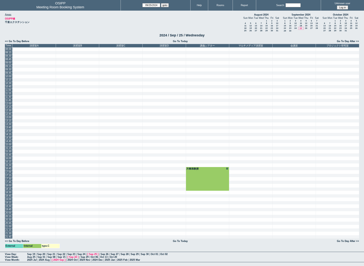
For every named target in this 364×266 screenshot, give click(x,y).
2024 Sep (58, 259)
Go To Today (180, 41)
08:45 (8, 59)
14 (261, 26)
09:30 (8, 69)
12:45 (8, 113)
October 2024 (340, 14)
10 (277, 23)
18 (245, 28)
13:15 (8, 120)
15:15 (8, 148)
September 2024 (301, 14)
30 (272, 31)
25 (245, 31)
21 (261, 28)
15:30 (8, 151)
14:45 (8, 141)
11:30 (8, 96)
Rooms (220, 5)
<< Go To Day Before (17, 41)
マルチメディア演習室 (250, 45)
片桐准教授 (192, 168)
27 (256, 31)
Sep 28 (125, 254)
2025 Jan (110, 259)
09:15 (8, 66)
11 (245, 26)
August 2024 (261, 14)
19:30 (8, 206)
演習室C (120, 45)
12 (250, 26)
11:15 (8, 93)
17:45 (8, 182)
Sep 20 (41, 254)
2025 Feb (122, 259)
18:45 (8, 195)
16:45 (8, 168)
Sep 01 (41, 257)
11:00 (8, 90)
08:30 (8, 55)
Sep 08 (51, 257)
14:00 (8, 130)
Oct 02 (164, 254)
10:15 (8, 79)
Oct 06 (94, 257)
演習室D (164, 45)
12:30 (8, 110)
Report (244, 5)
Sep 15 (61, 257)
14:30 (8, 137)
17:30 (8, 178)
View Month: (12, 259)
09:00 (8, 62)
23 (272, 28)
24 (277, 28)
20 (256, 28)
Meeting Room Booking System (60, 7)
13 (256, 26)
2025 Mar (135, 259)
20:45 (8, 223)
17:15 (8, 175)
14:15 (8, 134)
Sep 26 (104, 254)
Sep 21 (51, 254)
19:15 (8, 202)
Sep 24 (81, 254)
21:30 (8, 233)
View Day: (10, 254)
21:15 (8, 229)
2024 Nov (85, 259)
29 (266, 31)
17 (277, 26)
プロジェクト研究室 (337, 45)
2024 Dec (97, 259)
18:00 (8, 185)
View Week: (11, 257)
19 (250, 28)
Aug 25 (31, 257)
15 (266, 26)
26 (250, 31)
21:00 (8, 226)
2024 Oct (72, 259)
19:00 (8, 199)
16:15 (8, 161)
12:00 (8, 103)
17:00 (8, 171)
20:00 (8, 212)
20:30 (8, 219)
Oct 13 (103, 257)
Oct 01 (154, 254)
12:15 (8, 107)
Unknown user (342, 3)
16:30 (8, 165)
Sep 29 (135, 254)
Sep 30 (145, 254)
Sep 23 (71, 254)
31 (277, 31)
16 (272, 26)
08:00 (8, 49)
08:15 (8, 52)
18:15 (8, 189)
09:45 (8, 72)
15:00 (8, 144)
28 (261, 31)
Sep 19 (31, 254)
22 (266, 28)
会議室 (294, 45)
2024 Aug (44, 259)
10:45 (8, 86)
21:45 (8, 236)
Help (199, 5)
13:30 (8, 124)
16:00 (8, 158)
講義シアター (207, 45)
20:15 (8, 216)
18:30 (8, 192)
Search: (280, 5)
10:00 (8, 76)
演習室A (34, 45)
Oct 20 (113, 257)
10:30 (8, 83)
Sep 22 (61, 254)
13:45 (8, 127)
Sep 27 (114, 254)
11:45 (8, 100)
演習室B (77, 45)
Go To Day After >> (348, 41)
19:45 (8, 209)
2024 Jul (32, 259)
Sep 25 (93, 254)
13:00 (8, 117)
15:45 (8, 154)
